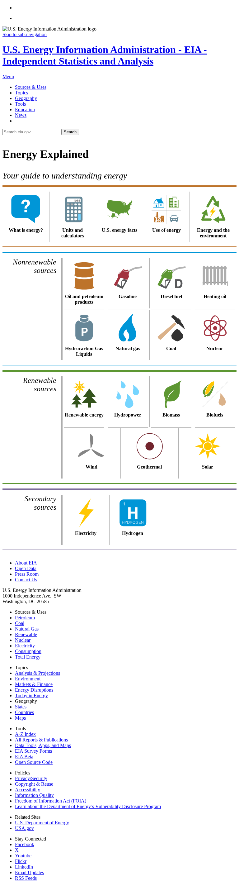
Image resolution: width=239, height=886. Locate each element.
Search (70, 132)
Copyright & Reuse (34, 784)
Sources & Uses (30, 87)
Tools (20, 104)
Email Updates (29, 872)
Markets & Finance (34, 684)
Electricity (25, 645)
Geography (26, 98)
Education (25, 109)
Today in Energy (31, 695)
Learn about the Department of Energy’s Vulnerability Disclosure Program (88, 806)
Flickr (20, 861)
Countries (24, 712)
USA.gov (24, 828)
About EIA (26, 562)
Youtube (23, 855)
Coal (19, 623)
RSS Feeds (26, 878)
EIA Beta (24, 756)
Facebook (24, 844)
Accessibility (27, 789)
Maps (20, 718)
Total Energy (27, 657)
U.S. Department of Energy (42, 822)
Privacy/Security (31, 778)
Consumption (28, 651)
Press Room (27, 574)
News (20, 115)
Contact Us (26, 579)
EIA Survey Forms (33, 751)
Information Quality (34, 795)
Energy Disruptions (34, 690)
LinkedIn (24, 866)
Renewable (26, 634)
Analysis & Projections (37, 673)
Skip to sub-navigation (24, 34)
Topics (21, 92)
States (20, 706)
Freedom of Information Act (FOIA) (50, 800)
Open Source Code (34, 762)
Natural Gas (27, 628)
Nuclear (22, 640)
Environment (27, 678)
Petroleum (25, 617)
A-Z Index (25, 734)
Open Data (25, 568)
